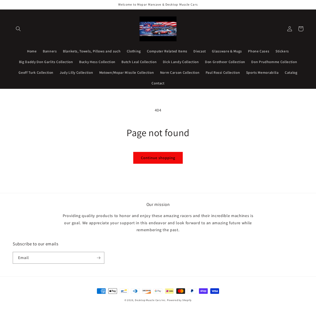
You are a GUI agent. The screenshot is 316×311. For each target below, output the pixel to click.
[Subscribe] (98, 258)
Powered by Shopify (179, 300)
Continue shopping (158, 157)
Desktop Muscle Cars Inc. (150, 300)
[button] (18, 28)
